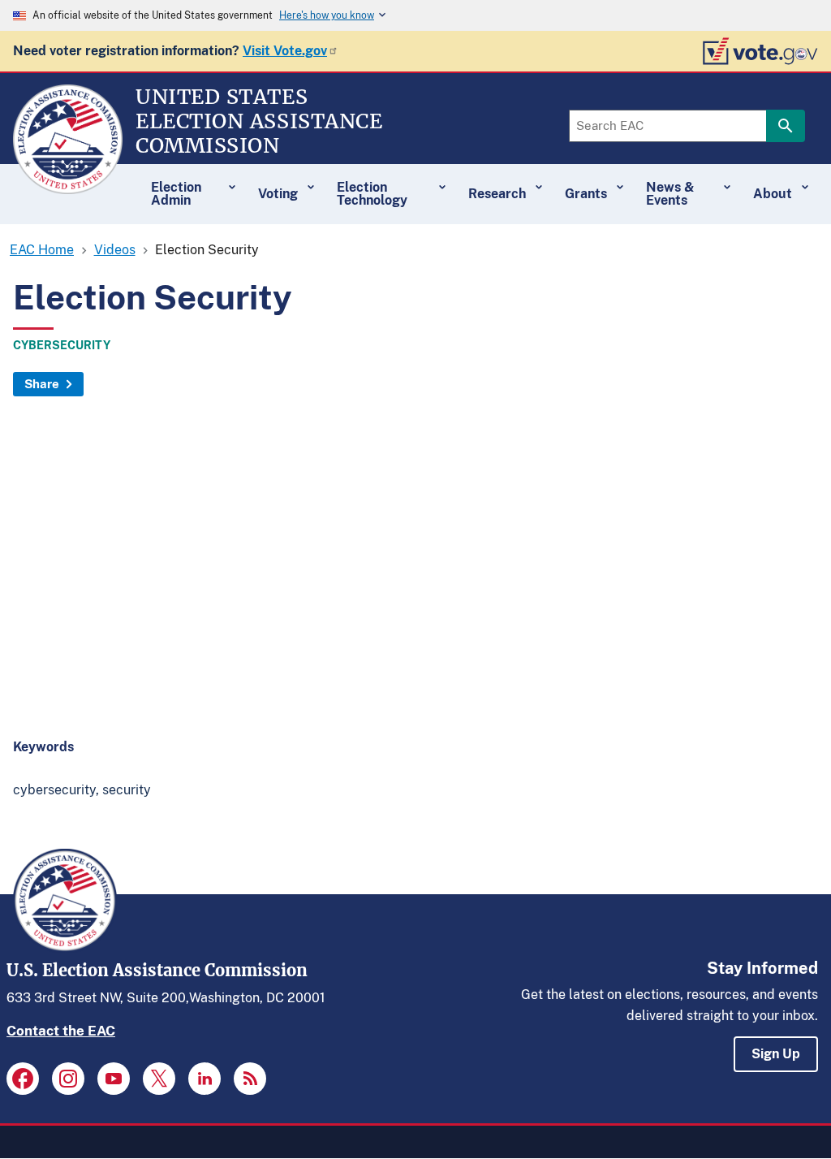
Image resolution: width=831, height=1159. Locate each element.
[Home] (68, 187)
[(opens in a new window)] (22, 1078)
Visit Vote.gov (285, 50)
